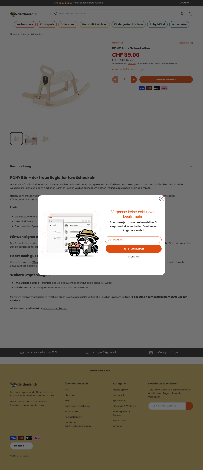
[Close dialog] (161, 198)
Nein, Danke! (133, 256)
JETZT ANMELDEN (134, 248)
